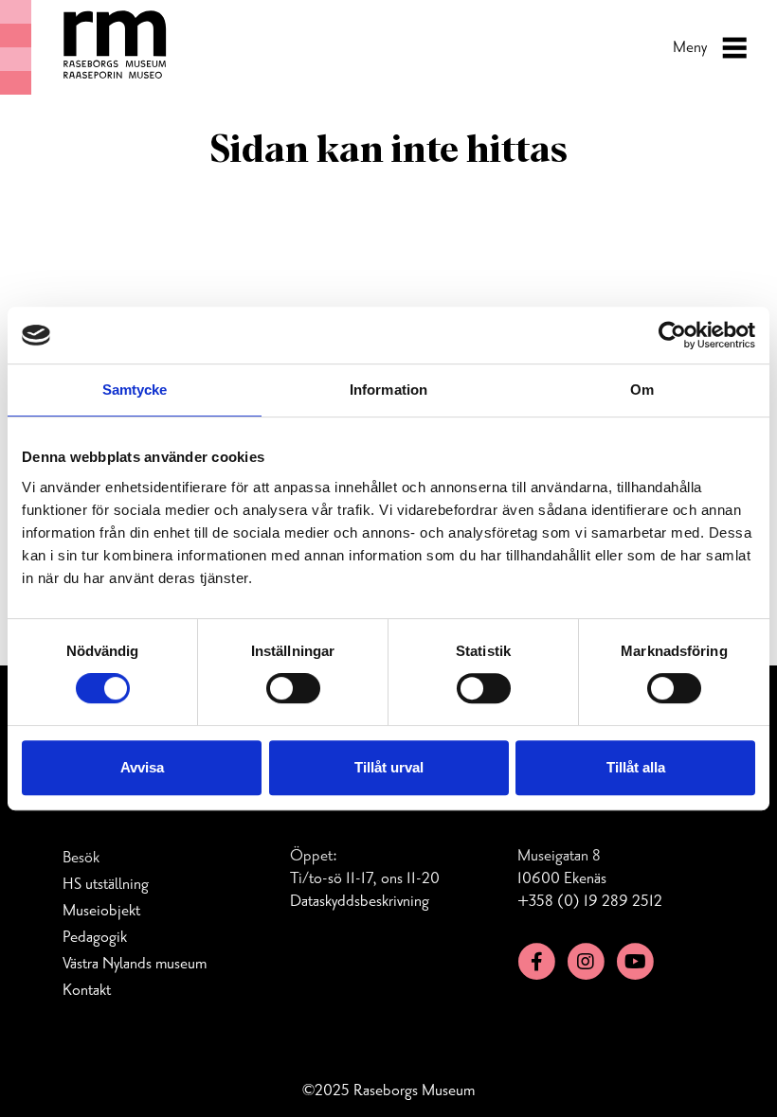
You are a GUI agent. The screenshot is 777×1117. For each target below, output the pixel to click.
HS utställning (106, 884)
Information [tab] (388, 389)
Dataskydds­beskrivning (359, 901)
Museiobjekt (101, 910)
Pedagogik (95, 937)
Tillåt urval (389, 767)
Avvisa (142, 767)
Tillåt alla (635, 767)
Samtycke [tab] (135, 389)
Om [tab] (642, 389)
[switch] (293, 688)
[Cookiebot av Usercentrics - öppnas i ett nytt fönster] (672, 335)
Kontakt (87, 990)
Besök (81, 857)
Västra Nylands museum (135, 963)
